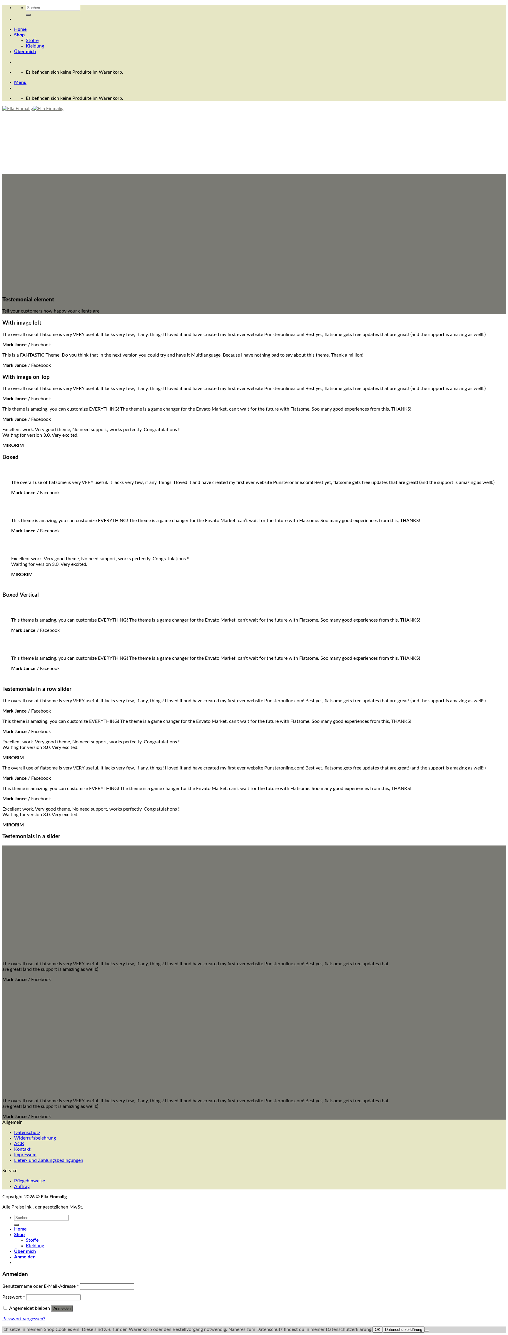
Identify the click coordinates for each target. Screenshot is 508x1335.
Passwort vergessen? (23, 1319)
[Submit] (28, 15)
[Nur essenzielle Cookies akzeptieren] (427, 1331)
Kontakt (22, 1149)
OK (377, 1329)
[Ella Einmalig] (32, 108)
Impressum (25, 1154)
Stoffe (32, 40)
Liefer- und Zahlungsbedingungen (48, 1160)
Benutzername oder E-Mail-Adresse (40, 1286)
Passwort (13, 1297)
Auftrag (22, 1186)
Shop (19, 35)
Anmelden (62, 1308)
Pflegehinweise (29, 1181)
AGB (19, 1143)
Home (20, 29)
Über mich (25, 51)
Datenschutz (27, 1132)
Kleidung (35, 46)
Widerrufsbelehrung (35, 1138)
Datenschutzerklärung (403, 1329)
